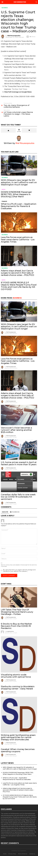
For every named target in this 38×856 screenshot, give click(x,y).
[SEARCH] (36, 2)
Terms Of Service (22, 853)
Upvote (8, 130)
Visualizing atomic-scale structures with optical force (16, 675)
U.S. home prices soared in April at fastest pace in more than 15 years (19, 463)
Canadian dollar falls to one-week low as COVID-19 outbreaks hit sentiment (18, 496)
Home (4, 853)
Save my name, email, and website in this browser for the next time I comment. (19, 565)
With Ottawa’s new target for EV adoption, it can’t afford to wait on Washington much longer (19, 182)
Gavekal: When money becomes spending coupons (18, 750)
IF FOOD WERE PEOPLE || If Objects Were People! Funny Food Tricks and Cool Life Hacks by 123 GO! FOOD (18, 286)
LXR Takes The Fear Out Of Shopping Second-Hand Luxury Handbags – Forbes (17, 611)
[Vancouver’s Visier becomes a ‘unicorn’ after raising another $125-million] (19, 415)
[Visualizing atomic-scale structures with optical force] (19, 654)
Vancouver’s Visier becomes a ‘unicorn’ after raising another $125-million (16, 430)
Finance (4, 201)
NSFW (3, 189)
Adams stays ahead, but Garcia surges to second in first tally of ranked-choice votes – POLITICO (17, 272)
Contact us (32, 853)
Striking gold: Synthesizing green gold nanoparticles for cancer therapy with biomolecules (18, 737)
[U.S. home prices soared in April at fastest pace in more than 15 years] (19, 449)
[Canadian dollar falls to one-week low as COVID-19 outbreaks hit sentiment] (19, 482)
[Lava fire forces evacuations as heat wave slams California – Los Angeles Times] (19, 222)
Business (5, 177)
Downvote (29, 130)
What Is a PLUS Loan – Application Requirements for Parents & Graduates (18, 206)
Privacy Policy (12, 853)
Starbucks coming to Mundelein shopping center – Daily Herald (17, 687)
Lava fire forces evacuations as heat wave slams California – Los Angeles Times (17, 239)
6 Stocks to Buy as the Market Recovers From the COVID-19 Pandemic (16, 626)
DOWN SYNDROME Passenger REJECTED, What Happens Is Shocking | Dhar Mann (16, 194)
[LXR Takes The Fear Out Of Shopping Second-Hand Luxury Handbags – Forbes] (19, 597)
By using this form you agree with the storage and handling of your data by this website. (19, 570)
